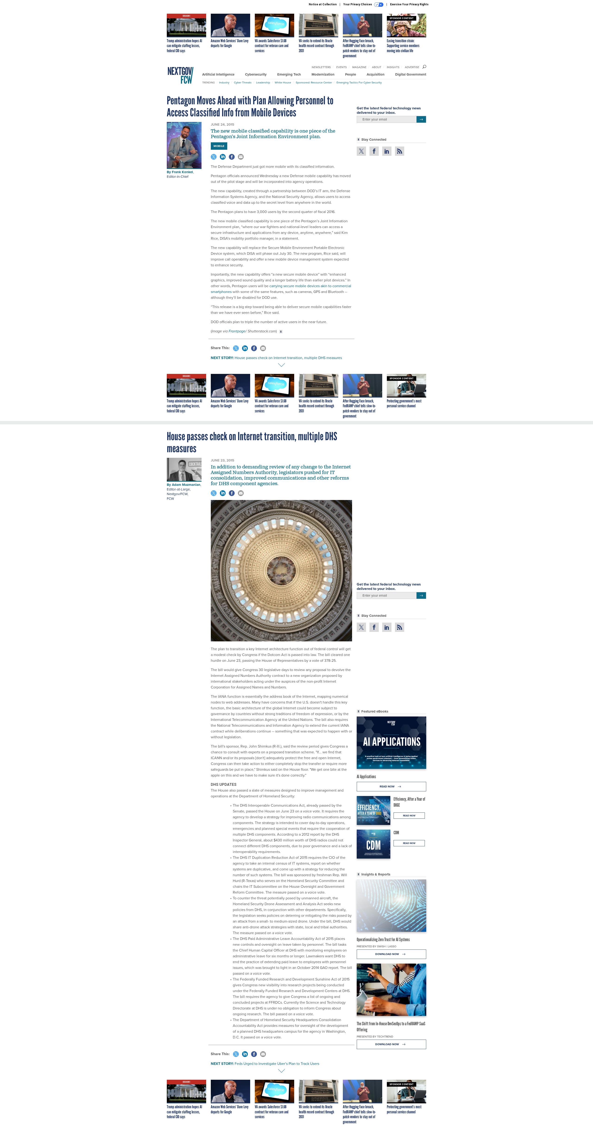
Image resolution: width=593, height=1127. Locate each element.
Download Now (387, 954)
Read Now (387, 786)
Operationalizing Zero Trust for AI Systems (383, 939)
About (376, 67)
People (350, 74)
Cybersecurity (256, 74)
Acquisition (376, 74)
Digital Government (410, 74)
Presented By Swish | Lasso (376, 946)
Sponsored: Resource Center (314, 82)
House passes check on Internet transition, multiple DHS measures (288, 357)
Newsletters (321, 67)
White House (283, 82)
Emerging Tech (289, 74)
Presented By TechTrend (375, 1037)
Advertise (412, 67)
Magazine (359, 67)
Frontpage (237, 331)
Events (341, 67)
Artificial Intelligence (218, 74)
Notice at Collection (323, 4)
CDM (396, 832)
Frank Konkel (182, 172)
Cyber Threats (243, 82)
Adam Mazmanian (186, 484)
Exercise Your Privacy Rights (409, 4)
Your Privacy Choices (358, 4)
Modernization (323, 74)
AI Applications (366, 776)
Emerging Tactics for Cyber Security (359, 82)
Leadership (263, 82)
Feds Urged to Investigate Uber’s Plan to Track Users (277, 1063)
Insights (393, 67)
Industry (224, 82)
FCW (170, 498)
